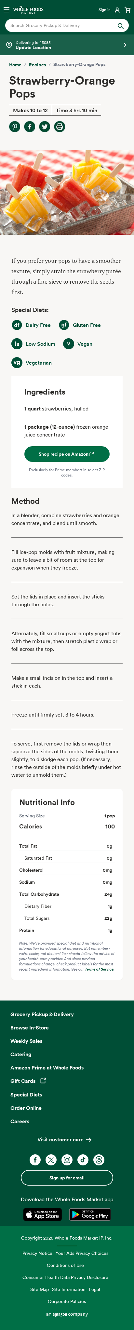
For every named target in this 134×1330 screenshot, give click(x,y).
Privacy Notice (37, 1253)
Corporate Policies (67, 1301)
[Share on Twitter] (44, 126)
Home (15, 64)
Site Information (69, 1289)
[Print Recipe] (59, 126)
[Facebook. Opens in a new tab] (35, 1159)
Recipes (37, 64)
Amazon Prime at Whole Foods (47, 1067)
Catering (21, 1054)
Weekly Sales (26, 1040)
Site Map (39, 1289)
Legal (94, 1289)
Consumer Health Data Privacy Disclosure (65, 1277)
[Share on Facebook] (29, 126)
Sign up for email (67, 1178)
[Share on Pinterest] (14, 126)
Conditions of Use (65, 1265)
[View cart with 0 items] (127, 9)
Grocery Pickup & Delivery (42, 1014)
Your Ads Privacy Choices (82, 1253)
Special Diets (26, 1094)
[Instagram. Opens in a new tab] (67, 1159)
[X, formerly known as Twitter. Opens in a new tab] (51, 1159)
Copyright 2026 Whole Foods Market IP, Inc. (67, 1238)
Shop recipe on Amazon (63, 454)
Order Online (26, 1107)
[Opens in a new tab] (43, 1214)
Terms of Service (99, 969)
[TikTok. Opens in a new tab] (82, 1159)
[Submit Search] (121, 25)
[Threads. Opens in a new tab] (98, 1159)
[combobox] (61, 25)
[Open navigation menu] (6, 9)
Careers (19, 1121)
